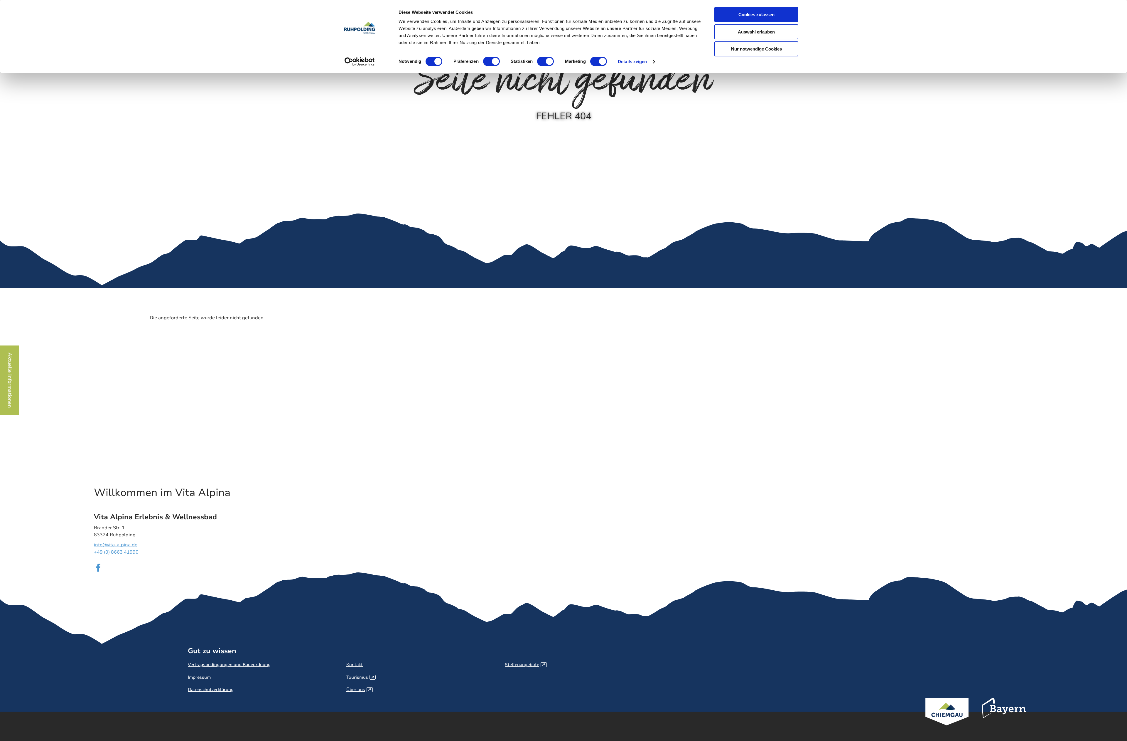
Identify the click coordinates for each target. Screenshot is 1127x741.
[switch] (491, 61)
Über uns (358, 689)
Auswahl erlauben (756, 31)
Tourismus (360, 677)
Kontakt (354, 664)
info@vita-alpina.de (115, 545)
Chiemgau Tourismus (947, 719)
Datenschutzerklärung (211, 689)
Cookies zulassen (756, 14)
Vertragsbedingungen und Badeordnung (229, 664)
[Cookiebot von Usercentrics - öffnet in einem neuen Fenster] (359, 61)
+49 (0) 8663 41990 (116, 552)
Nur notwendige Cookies (756, 48)
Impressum (199, 677)
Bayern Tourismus (1004, 716)
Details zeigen (632, 61)
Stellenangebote (525, 664)
